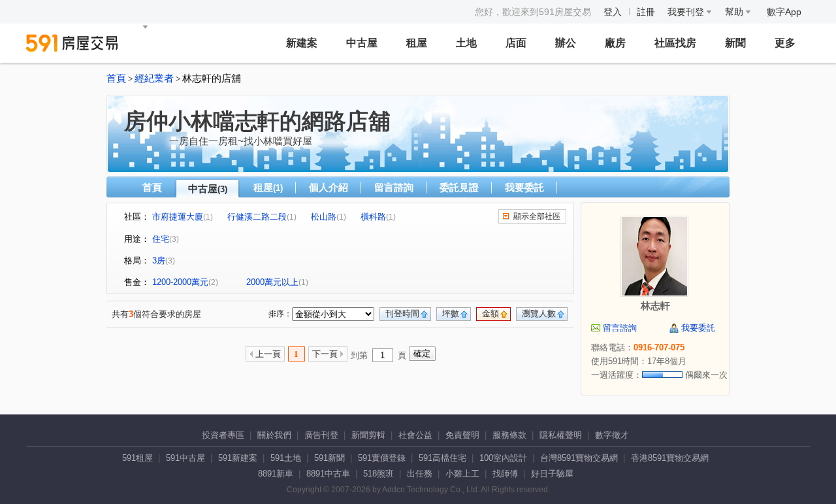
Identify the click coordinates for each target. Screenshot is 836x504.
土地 (466, 42)
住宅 (160, 239)
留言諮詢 (393, 187)
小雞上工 (462, 474)
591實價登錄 (382, 458)
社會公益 (415, 435)
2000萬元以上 (272, 282)
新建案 (301, 42)
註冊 (646, 12)
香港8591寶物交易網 (670, 458)
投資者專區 (223, 435)
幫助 (735, 12)
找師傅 (505, 474)
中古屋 (362, 42)
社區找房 (675, 42)
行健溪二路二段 (257, 217)
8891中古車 (328, 474)
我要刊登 (687, 12)
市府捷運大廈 (177, 217)
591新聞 (329, 458)
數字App (784, 12)
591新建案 (237, 458)
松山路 (323, 217)
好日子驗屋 (552, 474)
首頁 (116, 78)
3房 (158, 260)
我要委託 (524, 187)
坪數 (450, 313)
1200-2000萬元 (180, 282)
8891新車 (275, 474)
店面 (516, 42)
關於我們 (274, 435)
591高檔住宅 (442, 458)
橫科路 (373, 217)
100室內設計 (503, 458)
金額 (490, 313)
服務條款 (509, 435)
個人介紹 (328, 187)
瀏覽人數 (539, 313)
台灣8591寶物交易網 (579, 458)
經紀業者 (154, 78)
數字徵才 (612, 435)
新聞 (735, 42)
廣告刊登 (321, 435)
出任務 (419, 474)
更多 (785, 42)
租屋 (416, 42)
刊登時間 (402, 313)
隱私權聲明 (560, 435)
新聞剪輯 (368, 435)
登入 (612, 12)
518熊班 (378, 474)
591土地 (285, 458)
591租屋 (137, 458)
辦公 (565, 42)
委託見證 (459, 187)
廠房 (615, 42)
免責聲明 (462, 435)
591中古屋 (185, 458)
